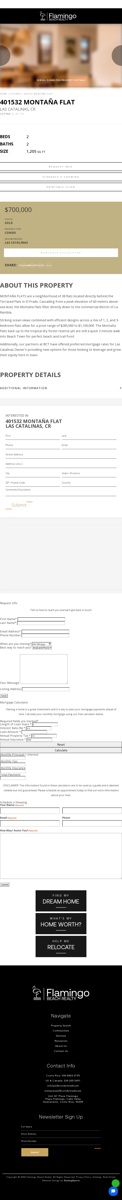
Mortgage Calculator (61, 252)
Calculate (61, 750)
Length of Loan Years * (15, 724)
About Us (61, 1046)
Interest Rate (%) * (12, 728)
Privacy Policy (83, 1177)
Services (61, 1036)
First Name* (8, 619)
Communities (61, 1031)
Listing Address (10, 689)
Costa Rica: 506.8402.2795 (63, 1076)
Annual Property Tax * (15, 736)
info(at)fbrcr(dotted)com (63, 1086)
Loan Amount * (10, 732)
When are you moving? (15, 644)
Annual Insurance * (13, 739)
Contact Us (61, 1051)
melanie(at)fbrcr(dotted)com (63, 1091)
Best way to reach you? (15, 647)
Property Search (61, 1026)
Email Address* (10, 631)
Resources (61, 1041)
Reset (61, 744)
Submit (19, 505)
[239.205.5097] (61, 4)
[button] (113, 1191)
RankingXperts (72, 1181)
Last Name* (8, 623)
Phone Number (10, 635)
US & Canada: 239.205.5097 (63, 1081)
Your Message (9, 683)
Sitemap (97, 1177)
